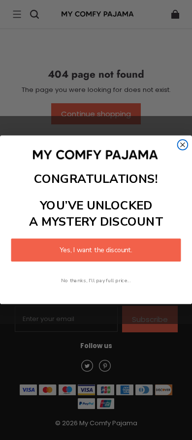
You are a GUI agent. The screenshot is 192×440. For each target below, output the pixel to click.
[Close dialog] (183, 145)
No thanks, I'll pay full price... (95, 281)
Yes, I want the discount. (96, 250)
